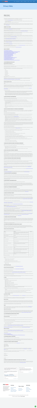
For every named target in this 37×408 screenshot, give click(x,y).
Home (14, 1)
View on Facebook (15, 378)
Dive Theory (25, 1)
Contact (34, 1)
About (31, 1)
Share (17, 378)
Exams (28, 1)
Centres (21, 1)
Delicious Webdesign (23, 396)
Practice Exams (17, 1)
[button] (18, 1)
